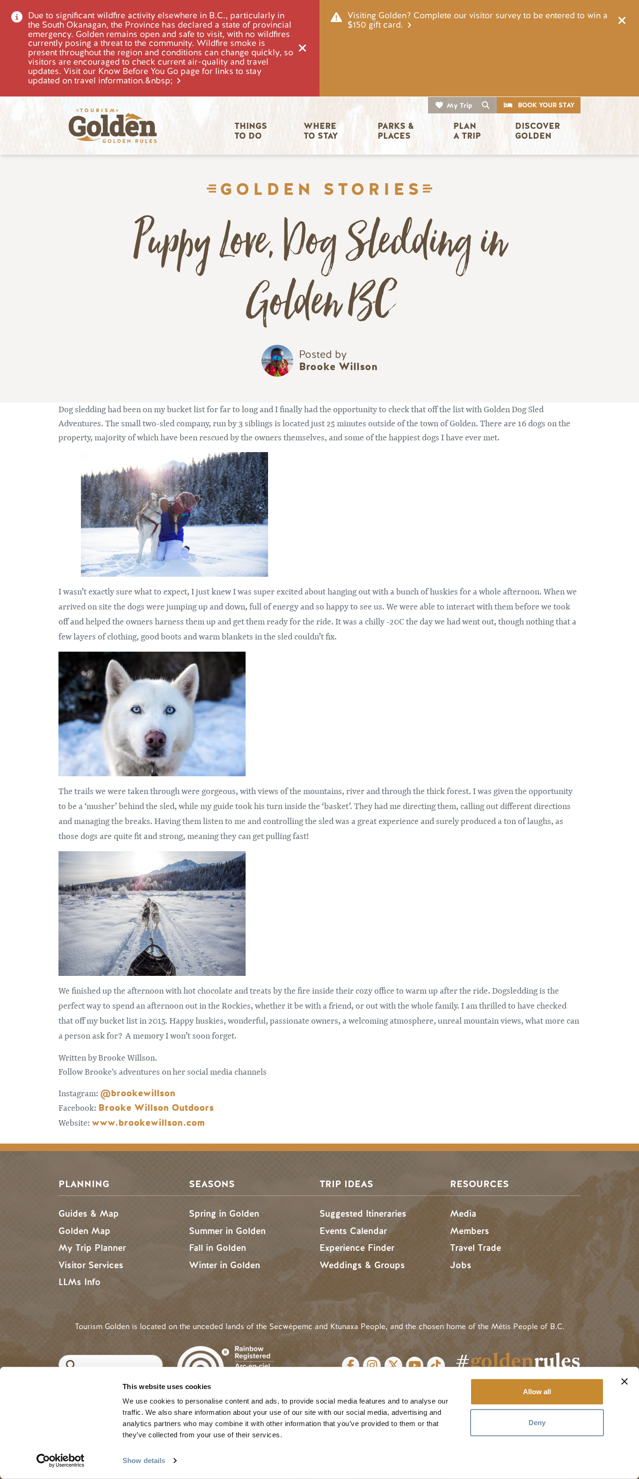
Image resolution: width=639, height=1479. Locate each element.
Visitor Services (90, 1265)
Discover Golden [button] (538, 130)
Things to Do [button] (251, 130)
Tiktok (436, 1366)
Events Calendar (353, 1231)
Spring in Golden (224, 1213)
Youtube (415, 1366)
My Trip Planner (92, 1248)
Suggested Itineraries (363, 1213)
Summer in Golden (227, 1231)
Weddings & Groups (362, 1265)
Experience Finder (357, 1248)
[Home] (112, 126)
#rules (518, 1360)
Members (469, 1231)
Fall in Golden (217, 1248)
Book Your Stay (546, 105)
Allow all (537, 1392)
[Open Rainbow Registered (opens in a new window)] (225, 1360)
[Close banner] (624, 1381)
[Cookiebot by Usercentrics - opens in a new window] (61, 1461)
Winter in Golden (224, 1265)
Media (463, 1213)
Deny (537, 1422)
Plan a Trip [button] (467, 130)
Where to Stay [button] (321, 130)
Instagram (372, 1366)
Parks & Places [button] (397, 130)
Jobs (461, 1265)
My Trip (459, 105)
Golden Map (84, 1231)
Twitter (393, 1366)
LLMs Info (79, 1282)
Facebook (351, 1366)
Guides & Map (88, 1213)
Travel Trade (475, 1248)
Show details (144, 1460)
